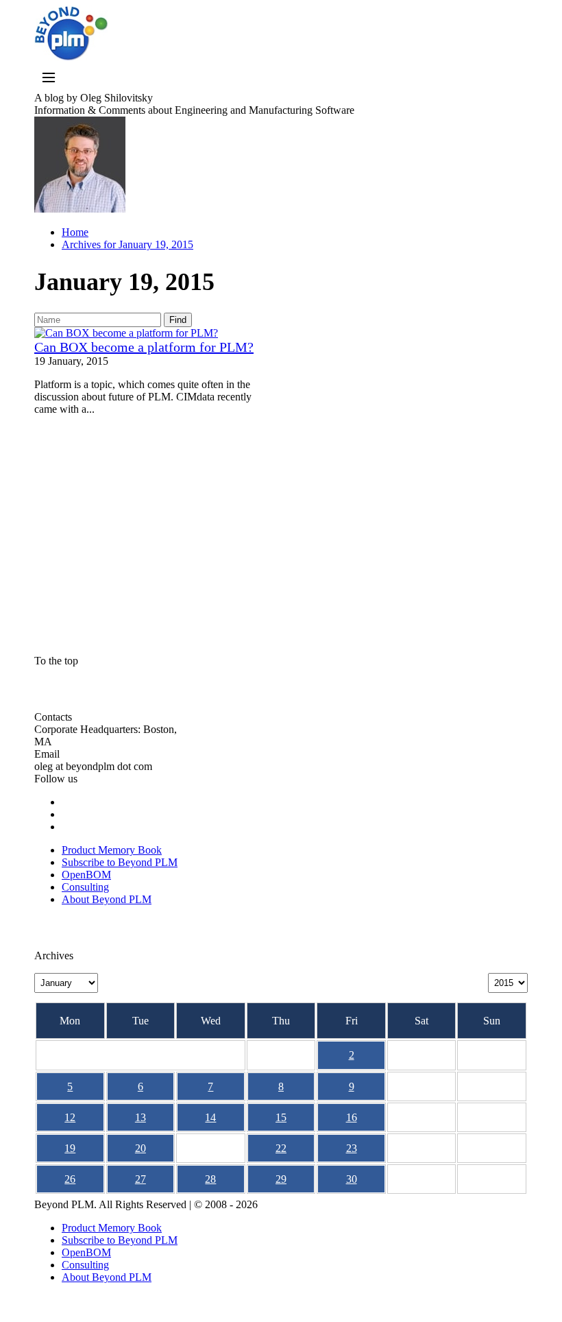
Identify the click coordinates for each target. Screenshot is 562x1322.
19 (69, 1148)
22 (281, 1148)
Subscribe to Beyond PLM (120, 862)
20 (140, 1148)
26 (69, 1179)
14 (210, 1117)
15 (281, 1117)
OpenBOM (86, 874)
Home (75, 232)
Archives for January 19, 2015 (127, 244)
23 (351, 1148)
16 (351, 1117)
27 (140, 1179)
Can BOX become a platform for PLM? (144, 346)
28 (210, 1179)
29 (281, 1179)
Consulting (85, 887)
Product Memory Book (112, 850)
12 (69, 1117)
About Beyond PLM (106, 899)
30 (351, 1179)
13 (140, 1117)
